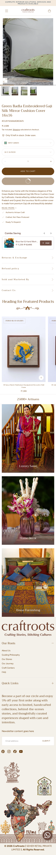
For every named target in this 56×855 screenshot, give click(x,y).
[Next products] (51, 233)
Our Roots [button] (8, 643)
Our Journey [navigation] (7, 663)
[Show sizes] (41, 377)
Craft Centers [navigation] (8, 668)
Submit (46, 741)
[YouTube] (21, 751)
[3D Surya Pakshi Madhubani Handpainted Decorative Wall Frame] (24, 349)
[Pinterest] (3, 751)
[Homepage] (28, 10)
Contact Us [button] (9, 290)
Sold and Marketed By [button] (15, 279)
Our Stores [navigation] (7, 659)
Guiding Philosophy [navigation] (11, 655)
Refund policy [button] (10, 268)
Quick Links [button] (10, 683)
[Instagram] (9, 751)
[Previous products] (44, 233)
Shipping (16, 130)
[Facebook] (15, 751)
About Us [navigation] (6, 650)
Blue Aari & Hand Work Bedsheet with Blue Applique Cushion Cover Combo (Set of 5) (27, 241)
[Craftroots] (28, 629)
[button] (6, 11)
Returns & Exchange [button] (14, 257)
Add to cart (28, 171)
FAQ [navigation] (4, 672)
